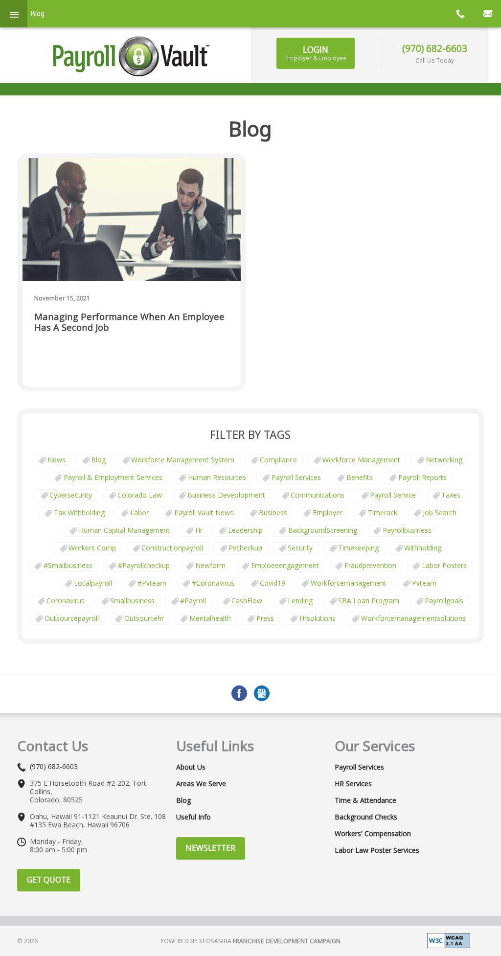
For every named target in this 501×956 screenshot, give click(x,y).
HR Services (353, 783)
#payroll (193, 600)
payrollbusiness (407, 530)
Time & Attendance (365, 800)
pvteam (424, 583)
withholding (422, 547)
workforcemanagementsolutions (413, 618)
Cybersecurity (70, 495)
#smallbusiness (68, 565)
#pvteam (151, 583)
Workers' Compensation (373, 833)
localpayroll (93, 583)
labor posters (444, 565)
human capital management (124, 530)
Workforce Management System (182, 459)
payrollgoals (444, 600)
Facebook (239, 693)
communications (317, 495)
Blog (98, 459)
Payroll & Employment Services (113, 477)
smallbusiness (132, 600)
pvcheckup (245, 547)
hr (199, 530)
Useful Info (193, 817)
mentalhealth (210, 618)
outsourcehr (144, 618)
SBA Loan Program (368, 600)
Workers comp (92, 547)
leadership (245, 530)
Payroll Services (296, 477)
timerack (382, 512)
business (273, 512)
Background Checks (366, 817)
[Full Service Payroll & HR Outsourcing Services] (131, 56)
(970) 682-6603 (434, 48)
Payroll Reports (422, 477)
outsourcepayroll (72, 618)
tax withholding (79, 512)
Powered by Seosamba (250, 941)
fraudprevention (370, 565)
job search (439, 512)
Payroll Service (393, 495)
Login (315, 53)
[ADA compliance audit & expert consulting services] (448, 940)
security (300, 547)
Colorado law (139, 495)
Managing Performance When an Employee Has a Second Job (129, 322)
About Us (190, 767)
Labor (139, 512)
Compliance (278, 459)
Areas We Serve (201, 783)
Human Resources (217, 477)
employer (327, 512)
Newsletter (210, 847)
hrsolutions (317, 618)
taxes (450, 495)
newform (210, 565)
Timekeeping (358, 547)
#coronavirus (213, 583)
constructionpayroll (172, 547)
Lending (300, 600)
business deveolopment (226, 495)
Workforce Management (361, 459)
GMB (262, 693)
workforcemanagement (349, 583)
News (56, 459)
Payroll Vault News (203, 512)
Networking (444, 459)
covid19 (272, 583)
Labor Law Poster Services (377, 850)
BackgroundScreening (322, 530)
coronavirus (65, 600)
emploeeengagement (285, 565)
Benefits (359, 477)
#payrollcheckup (144, 565)
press (265, 618)
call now (460, 13)
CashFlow (246, 600)
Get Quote (48, 879)
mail (487, 13)
